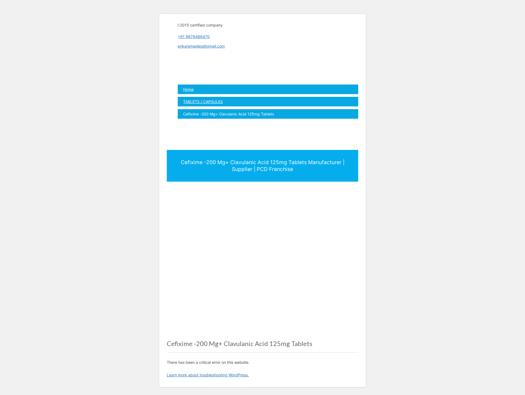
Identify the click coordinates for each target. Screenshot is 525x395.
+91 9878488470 (194, 36)
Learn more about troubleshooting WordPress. (208, 375)
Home (188, 89)
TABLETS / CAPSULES (203, 101)
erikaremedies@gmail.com (201, 46)
